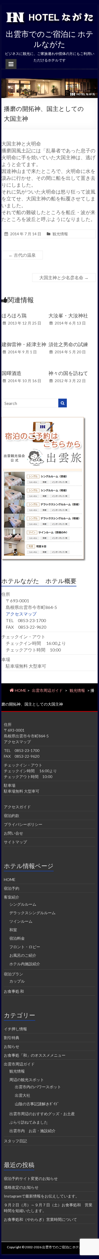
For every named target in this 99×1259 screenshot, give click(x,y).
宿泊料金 (17, 938)
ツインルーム (20, 921)
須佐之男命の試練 (68, 344)
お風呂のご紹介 (22, 955)
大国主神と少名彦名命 (64, 277)
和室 (13, 929)
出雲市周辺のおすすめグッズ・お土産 (42, 1113)
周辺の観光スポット (26, 1079)
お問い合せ (13, 833)
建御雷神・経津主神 (24, 344)
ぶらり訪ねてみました (28, 1122)
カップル (17, 981)
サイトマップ (15, 842)
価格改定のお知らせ (21, 1187)
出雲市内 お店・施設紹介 (32, 1130)
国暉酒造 (11, 373)
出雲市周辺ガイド (47, 690)
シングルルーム (22, 904)
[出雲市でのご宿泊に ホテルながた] (49, 81)
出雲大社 (22, 1095)
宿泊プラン (13, 974)
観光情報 (60, 233)
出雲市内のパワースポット (38, 1086)
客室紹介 (11, 897)
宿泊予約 (11, 888)
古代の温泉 (22, 255)
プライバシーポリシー (23, 824)
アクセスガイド (17, 806)
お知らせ (11, 1046)
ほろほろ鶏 (14, 315)
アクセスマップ (21, 613)
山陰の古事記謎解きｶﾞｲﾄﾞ (37, 1103)
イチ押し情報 (15, 1028)
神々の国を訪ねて (68, 373)
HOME (9, 879)
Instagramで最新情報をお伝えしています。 (41, 1196)
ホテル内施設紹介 (24, 963)
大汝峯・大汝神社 (68, 315)
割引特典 (11, 1037)
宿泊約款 (11, 815)
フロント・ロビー (24, 946)
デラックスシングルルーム (32, 912)
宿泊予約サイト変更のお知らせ (31, 1178)
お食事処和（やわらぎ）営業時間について (40, 1219)
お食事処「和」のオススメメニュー (34, 1055)
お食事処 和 (14, 991)
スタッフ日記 (15, 1140)
